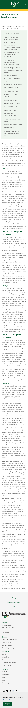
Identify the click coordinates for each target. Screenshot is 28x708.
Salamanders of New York (13, 84)
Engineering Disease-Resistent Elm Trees (11, 38)
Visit (14, 606)
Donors (4, 677)
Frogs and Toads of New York (12, 80)
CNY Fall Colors (9, 128)
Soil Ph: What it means (12, 103)
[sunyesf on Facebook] (7, 691)
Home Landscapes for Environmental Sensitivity (11, 55)
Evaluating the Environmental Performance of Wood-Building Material (12, 46)
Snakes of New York (11, 88)
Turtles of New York (11, 91)
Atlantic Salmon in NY (12, 34)
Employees (5, 675)
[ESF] (15, 4)
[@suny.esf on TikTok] (10, 691)
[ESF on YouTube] (16, 691)
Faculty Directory (7, 665)
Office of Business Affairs (9, 640)
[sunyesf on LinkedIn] (13, 691)
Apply (14, 598)
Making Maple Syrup (11, 76)
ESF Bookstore (6, 642)
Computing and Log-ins (9, 648)
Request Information (14, 602)
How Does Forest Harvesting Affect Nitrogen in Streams (11, 62)
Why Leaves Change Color (13, 125)
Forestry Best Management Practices (12, 115)
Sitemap (4, 654)
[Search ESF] (25, 4)
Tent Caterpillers (10, 107)
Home (3, 27)
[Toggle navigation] (3, 4)
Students (4, 672)
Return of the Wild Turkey (11, 95)
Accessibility (5, 657)
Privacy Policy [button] (7, 699)
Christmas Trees (10, 110)
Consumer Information (9, 663)
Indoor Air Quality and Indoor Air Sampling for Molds (13, 70)
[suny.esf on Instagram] (4, 691)
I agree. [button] (7, 704)
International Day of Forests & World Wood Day (12, 133)
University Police (7, 645)
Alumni (4, 680)
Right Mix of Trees (10, 100)
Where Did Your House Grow (12, 120)
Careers (4, 660)
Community (5, 683)
